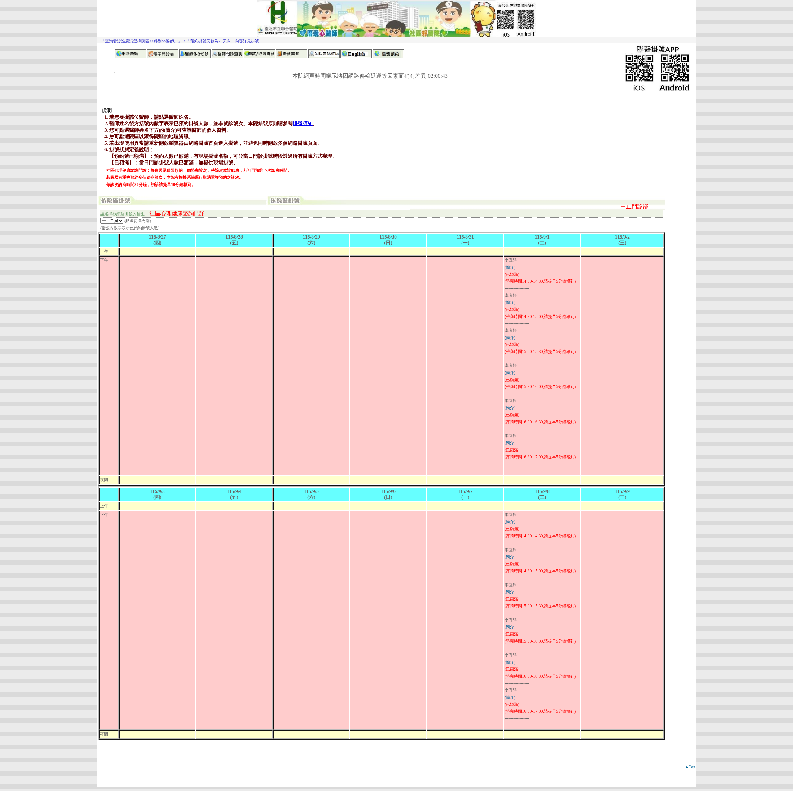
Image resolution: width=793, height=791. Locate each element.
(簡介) (510, 267)
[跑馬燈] (396, 40)
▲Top (690, 766)
